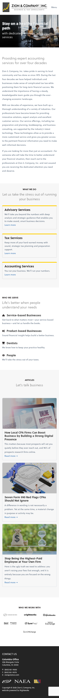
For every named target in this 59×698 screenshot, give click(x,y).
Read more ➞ (29, 455)
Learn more (17, 224)
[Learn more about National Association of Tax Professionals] (6, 681)
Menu (54, 7)
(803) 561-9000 (11, 669)
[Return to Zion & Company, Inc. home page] (25, 7)
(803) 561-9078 (10, 672)
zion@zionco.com (12, 674)
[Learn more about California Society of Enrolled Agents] (37, 681)
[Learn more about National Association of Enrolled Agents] (22, 681)
